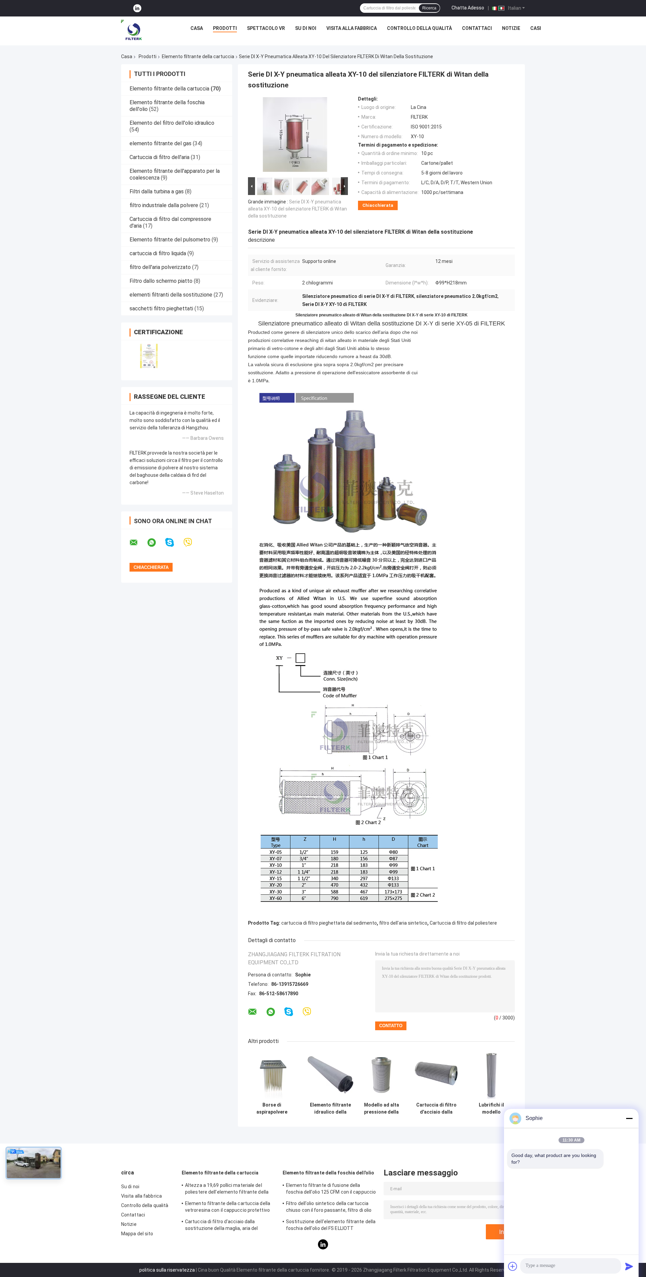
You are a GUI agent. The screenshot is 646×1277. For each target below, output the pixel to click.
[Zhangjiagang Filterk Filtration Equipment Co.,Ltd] (132, 30)
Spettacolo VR (266, 28)
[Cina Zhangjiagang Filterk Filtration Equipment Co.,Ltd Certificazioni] (149, 356)
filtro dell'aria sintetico (403, 923)
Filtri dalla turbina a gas (157, 191)
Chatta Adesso (468, 7)
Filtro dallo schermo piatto (161, 281)
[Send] (629, 1266)
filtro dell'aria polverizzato (160, 267)
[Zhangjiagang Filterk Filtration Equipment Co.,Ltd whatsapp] (155, 542)
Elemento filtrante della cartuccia (198, 56)
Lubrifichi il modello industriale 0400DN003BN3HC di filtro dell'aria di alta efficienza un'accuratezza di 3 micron (491, 1108)
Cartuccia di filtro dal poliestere (463, 923)
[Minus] (629, 1118)
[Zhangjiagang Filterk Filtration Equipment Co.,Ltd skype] (173, 542)
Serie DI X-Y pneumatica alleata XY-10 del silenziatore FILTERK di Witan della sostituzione (297, 209)
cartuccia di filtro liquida (158, 253)
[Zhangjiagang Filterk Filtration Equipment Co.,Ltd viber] (192, 542)
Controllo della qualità (419, 28)
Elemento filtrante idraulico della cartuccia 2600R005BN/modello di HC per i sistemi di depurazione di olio (330, 1108)
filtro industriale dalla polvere (164, 205)
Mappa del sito (137, 1233)
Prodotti (225, 28)
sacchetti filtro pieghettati (161, 308)
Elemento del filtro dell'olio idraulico (172, 123)
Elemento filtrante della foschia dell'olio (328, 1172)
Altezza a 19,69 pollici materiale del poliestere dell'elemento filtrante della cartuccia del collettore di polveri (226, 1190)
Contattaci (477, 28)
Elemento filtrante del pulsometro (170, 239)
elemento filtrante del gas (160, 143)
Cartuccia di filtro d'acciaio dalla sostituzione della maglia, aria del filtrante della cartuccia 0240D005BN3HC (436, 1108)
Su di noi (305, 28)
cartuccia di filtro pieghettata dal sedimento (329, 923)
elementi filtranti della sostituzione (171, 295)
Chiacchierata (377, 205)
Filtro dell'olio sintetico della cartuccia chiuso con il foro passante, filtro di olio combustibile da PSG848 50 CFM (328, 1208)
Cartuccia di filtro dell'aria (159, 157)
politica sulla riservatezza (167, 1270)
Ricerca (429, 8)
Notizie (511, 28)
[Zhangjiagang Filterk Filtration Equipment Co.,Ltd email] (138, 542)
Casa (196, 28)
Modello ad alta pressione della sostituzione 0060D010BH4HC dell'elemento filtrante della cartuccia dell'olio (381, 1108)
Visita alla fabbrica (351, 28)
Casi (535, 28)
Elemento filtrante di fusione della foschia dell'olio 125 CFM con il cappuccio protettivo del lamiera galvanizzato (331, 1190)
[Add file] (512, 1266)
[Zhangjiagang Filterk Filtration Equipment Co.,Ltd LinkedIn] (137, 8)
